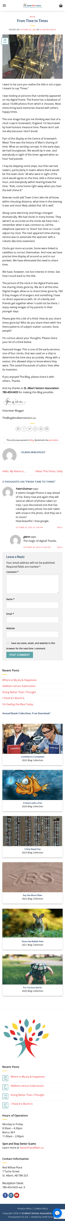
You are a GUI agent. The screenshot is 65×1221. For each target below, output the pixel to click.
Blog (32, 17)
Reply (60, 527)
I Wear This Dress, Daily (49, 471)
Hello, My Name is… (13, 471)
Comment (12, 571)
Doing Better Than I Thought (19, 692)
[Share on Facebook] (24, 429)
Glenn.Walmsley (48, 29)
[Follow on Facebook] (5, 1195)
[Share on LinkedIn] (46, 429)
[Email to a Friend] (35, 429)
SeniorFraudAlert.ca (32, 1147)
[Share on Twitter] (29, 429)
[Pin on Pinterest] (41, 429)
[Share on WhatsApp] (18, 429)
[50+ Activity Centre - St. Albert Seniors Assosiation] (33, 5)
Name (10, 599)
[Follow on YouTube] (16, 1195)
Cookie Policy (41, 1208)
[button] (4, 5)
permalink (53, 440)
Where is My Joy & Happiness (19, 680)
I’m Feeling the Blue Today (17, 704)
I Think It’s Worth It (13, 698)
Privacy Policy (25, 1208)
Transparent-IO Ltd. (18, 1216)
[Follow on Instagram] (11, 1195)
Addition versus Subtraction (19, 686)
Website (10, 628)
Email (10, 613)
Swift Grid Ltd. (49, 1216)
